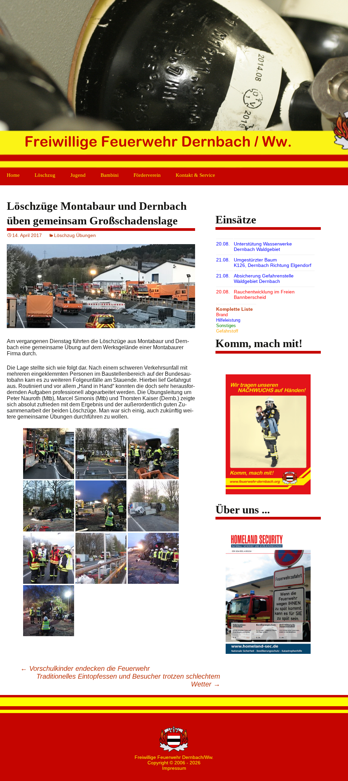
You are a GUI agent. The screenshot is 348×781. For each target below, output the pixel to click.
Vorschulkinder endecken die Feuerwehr (85, 668)
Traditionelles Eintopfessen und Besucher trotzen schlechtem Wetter (128, 680)
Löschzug (45, 175)
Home (13, 175)
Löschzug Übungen (75, 235)
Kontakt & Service (195, 175)
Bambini (110, 175)
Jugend (78, 175)
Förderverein (147, 175)
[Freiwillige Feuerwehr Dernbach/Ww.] (174, 85)
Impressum (174, 768)
